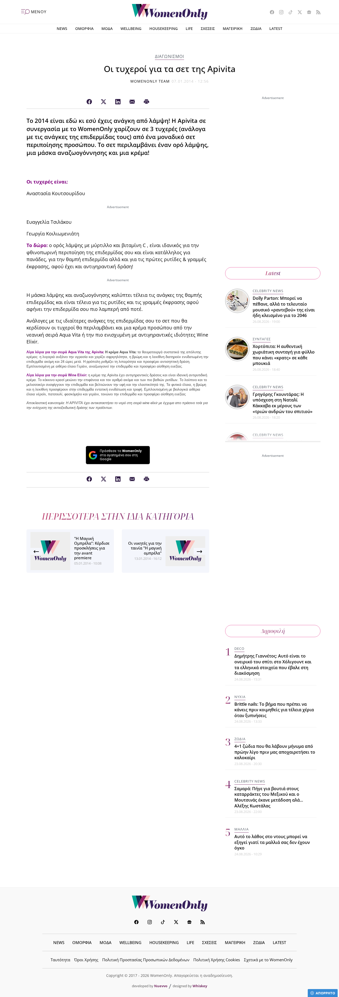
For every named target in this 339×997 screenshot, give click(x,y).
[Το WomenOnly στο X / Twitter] (298, 13)
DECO (239, 648)
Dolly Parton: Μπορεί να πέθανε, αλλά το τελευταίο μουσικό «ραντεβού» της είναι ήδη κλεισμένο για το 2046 (284, 306)
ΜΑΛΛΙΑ (241, 829)
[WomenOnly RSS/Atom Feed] (316, 13)
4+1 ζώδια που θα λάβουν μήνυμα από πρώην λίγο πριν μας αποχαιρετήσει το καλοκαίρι (274, 752)
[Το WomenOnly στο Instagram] (279, 13)
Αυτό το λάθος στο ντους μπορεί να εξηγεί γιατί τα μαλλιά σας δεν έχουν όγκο (272, 842)
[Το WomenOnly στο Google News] (307, 13)
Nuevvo (160, 985)
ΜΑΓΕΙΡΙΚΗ (233, 28)
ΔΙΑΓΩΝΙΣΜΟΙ (169, 56)
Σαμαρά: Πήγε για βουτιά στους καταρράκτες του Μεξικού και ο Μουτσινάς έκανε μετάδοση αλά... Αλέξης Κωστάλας (268, 797)
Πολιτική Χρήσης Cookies (216, 959)
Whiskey (200, 985)
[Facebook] (89, 102)
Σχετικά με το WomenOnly (268, 959)
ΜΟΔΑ (107, 28)
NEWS (62, 28)
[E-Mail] (132, 102)
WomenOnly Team (150, 81)
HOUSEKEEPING (163, 28)
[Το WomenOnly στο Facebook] (270, 13)
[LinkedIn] (117, 102)
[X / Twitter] (103, 102)
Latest (272, 273)
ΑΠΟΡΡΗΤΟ (325, 993)
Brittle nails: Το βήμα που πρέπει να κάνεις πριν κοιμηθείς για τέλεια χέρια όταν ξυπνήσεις (274, 709)
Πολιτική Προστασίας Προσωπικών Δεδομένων (145, 959)
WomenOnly (169, 903)
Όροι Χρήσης (86, 959)
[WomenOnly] (169, 12)
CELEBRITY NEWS (268, 290)
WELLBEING (131, 28)
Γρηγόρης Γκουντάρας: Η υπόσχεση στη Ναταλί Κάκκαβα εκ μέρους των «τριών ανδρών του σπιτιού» (283, 402)
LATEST (275, 28)
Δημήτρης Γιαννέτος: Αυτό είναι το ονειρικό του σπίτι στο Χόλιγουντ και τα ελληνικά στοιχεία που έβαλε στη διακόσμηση (272, 664)
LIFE (189, 28)
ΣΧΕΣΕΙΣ (208, 28)
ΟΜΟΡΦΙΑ (84, 28)
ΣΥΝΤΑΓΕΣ (262, 339)
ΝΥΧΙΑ (240, 696)
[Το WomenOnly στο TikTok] (288, 13)
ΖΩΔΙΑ (256, 28)
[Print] (146, 102)
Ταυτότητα (60, 959)
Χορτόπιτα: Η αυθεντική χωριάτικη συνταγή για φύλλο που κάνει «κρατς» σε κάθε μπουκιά (284, 354)
